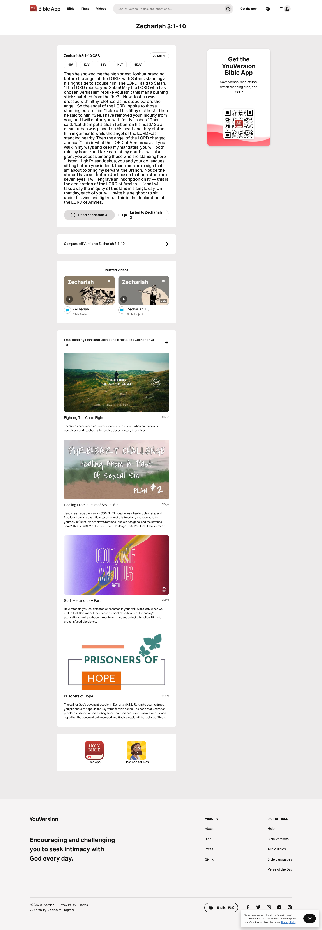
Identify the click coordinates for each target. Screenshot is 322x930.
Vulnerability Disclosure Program (52, 910)
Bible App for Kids (136, 762)
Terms (84, 905)
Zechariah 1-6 (143, 309)
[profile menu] (284, 8)
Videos (101, 8)
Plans (85, 8)
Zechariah (85, 309)
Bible (70, 8)
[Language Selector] (268, 8)
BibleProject (81, 314)
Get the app (248, 8)
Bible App (94, 762)
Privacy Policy (67, 905)
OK (310, 918)
